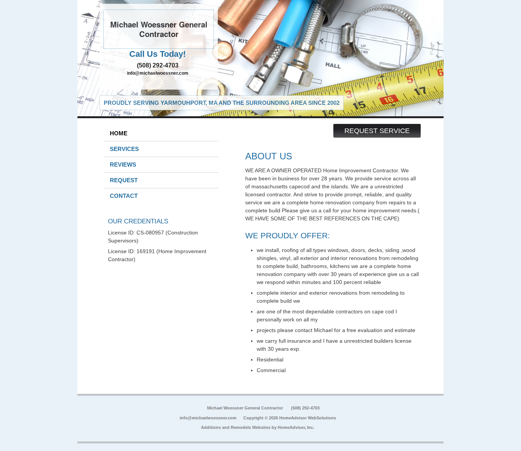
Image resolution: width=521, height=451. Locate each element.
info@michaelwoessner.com (157, 73)
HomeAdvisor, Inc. (296, 427)
